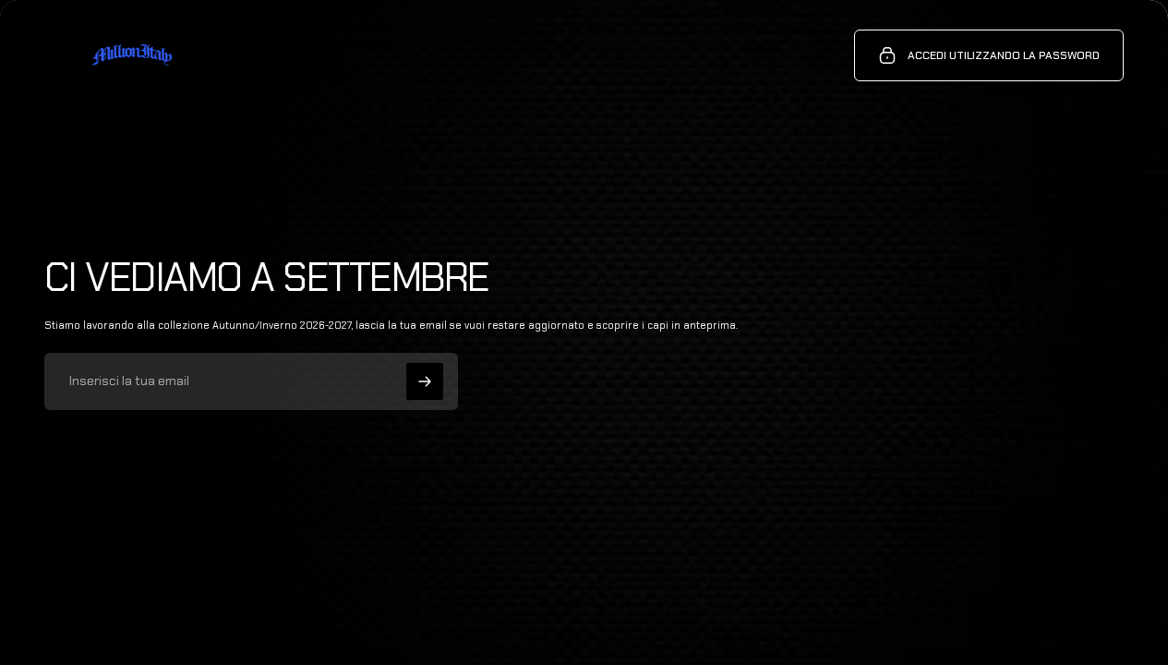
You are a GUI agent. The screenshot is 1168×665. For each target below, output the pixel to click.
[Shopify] (250, 601)
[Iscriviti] (424, 381)
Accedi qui (231, 618)
